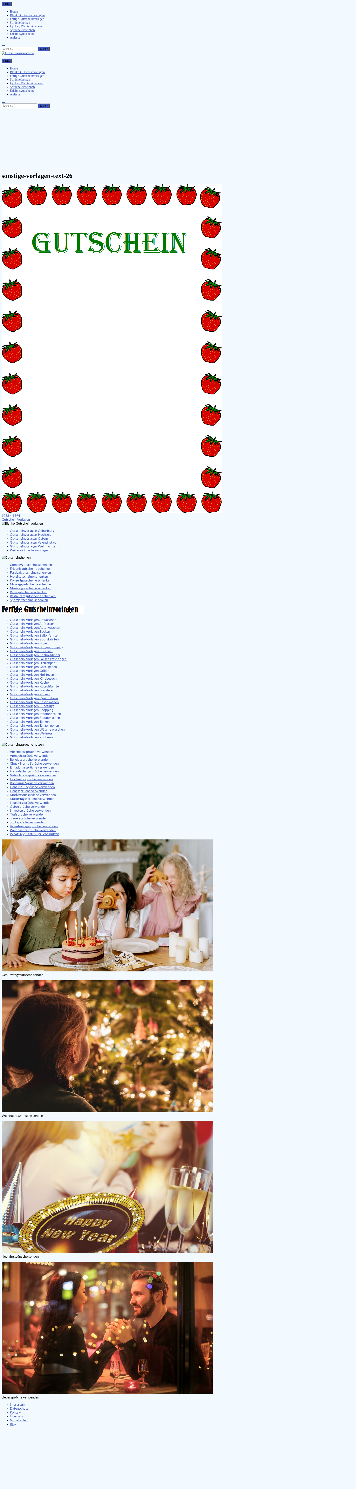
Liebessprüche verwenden (28, 791)
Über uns (16, 1416)
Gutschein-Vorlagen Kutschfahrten (35, 686)
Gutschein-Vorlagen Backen (30, 631)
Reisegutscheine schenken (28, 592)
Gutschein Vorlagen (16, 519)
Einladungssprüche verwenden (32, 767)
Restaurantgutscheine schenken (33, 596)
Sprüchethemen (20, 22)
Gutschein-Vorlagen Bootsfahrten (34, 639)
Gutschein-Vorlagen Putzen (30, 694)
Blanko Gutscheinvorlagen (27, 15)
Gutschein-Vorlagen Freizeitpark (33, 663)
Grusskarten (19, 1420)
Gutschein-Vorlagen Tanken (30, 721)
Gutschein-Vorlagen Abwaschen (33, 619)
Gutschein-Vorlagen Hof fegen (32, 674)
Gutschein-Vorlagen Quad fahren (34, 698)
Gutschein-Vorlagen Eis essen (31, 651)
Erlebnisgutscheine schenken (31, 568)
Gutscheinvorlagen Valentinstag (33, 542)
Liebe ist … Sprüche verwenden (32, 787)
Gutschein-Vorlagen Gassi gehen (33, 667)
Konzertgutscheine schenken (30, 580)
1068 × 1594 (11, 515)
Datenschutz (19, 1408)
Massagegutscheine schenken (31, 584)
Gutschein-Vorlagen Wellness (31, 733)
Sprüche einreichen (22, 30)
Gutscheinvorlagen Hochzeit (30, 534)
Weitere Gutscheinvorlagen (29, 550)
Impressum (18, 1404)
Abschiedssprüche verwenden (31, 751)
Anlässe (15, 37)
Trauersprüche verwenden (28, 818)
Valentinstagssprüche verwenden (34, 826)
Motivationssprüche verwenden (33, 795)
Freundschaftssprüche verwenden (34, 771)
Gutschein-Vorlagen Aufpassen (32, 623)
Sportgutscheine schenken (29, 600)
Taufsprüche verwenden (27, 814)
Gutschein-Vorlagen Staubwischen (35, 717)
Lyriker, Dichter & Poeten (26, 26)
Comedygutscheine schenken (31, 564)
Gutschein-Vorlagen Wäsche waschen (37, 729)
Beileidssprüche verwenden (29, 759)
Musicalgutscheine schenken (30, 588)
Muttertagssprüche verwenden (32, 798)
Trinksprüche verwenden (27, 822)
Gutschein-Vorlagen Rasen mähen (34, 702)
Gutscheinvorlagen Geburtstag (32, 530)
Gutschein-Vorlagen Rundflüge (32, 706)
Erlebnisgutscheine (22, 33)
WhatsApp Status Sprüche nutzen (34, 834)
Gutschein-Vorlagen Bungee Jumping (36, 647)
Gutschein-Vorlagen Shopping (31, 710)
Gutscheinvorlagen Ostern (29, 538)
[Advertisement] (178, 139)
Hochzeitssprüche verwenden (31, 779)
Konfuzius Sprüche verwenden (32, 783)
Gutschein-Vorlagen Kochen (30, 682)
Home (14, 11)
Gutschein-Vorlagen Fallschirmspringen (38, 659)
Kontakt (15, 1412)
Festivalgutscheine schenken (30, 572)
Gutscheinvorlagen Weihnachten (33, 546)
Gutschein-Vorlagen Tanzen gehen (34, 725)
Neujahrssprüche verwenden (30, 802)
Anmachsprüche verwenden (30, 755)
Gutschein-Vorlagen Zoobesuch (33, 737)
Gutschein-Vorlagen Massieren (32, 690)
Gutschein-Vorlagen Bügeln (29, 643)
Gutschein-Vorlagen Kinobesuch (33, 678)
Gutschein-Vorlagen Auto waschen (35, 627)
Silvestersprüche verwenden (30, 810)
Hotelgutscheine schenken (29, 576)
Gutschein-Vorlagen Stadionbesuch (35, 714)
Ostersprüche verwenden (28, 806)
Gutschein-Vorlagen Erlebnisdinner (35, 655)
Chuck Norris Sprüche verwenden (34, 763)
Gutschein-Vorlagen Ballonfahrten (34, 635)
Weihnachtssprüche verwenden (33, 830)
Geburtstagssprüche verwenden (33, 775)
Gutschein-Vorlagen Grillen (29, 670)
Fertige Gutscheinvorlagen (27, 19)
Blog (13, 1424)
